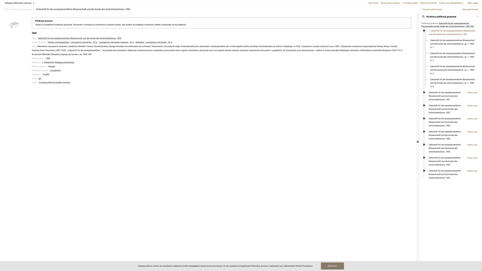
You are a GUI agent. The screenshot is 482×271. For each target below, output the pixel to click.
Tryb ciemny (373, 3)
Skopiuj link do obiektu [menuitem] (390, 3)
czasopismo (55, 70)
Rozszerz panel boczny (432, 9)
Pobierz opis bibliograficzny (450, 3)
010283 (46, 74)
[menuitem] (452, 32)
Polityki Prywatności (304, 266)
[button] (450, 17)
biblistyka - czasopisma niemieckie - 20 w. (154, 42)
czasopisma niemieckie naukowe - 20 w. (116, 42)
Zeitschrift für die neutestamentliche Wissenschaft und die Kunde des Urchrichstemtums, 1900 (79, 38)
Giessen (51, 66)
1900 (48, 58)
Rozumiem (332, 266)
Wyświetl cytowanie (428, 3)
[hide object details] (417, 142)
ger (40, 78)
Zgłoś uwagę (472, 3)
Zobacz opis (472, 92)
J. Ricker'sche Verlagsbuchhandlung (58, 62)
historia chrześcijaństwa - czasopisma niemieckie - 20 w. (73, 42)
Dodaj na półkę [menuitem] (411, 3)
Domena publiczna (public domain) (54, 82)
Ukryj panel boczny (470, 9)
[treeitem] (450, 59)
